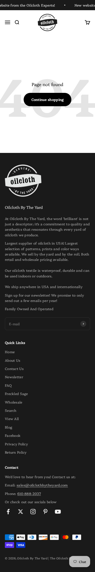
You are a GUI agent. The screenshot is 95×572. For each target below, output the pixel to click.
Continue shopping (47, 99)
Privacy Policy (16, 443)
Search (11, 410)
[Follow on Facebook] (8, 511)
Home (10, 351)
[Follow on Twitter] (20, 511)
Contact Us (14, 368)
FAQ (8, 385)
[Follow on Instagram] (33, 511)
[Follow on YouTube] (58, 511)
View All (12, 418)
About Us (12, 360)
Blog (8, 427)
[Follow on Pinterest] (45, 511)
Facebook (12, 435)
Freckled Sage (16, 393)
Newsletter (14, 376)
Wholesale (13, 402)
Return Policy (16, 452)
